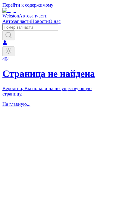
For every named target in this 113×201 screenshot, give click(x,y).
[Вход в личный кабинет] (4, 43)
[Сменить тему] (8, 51)
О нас (55, 21)
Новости (40, 21)
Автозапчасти (16, 21)
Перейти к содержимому (27, 5)
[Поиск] (8, 35)
